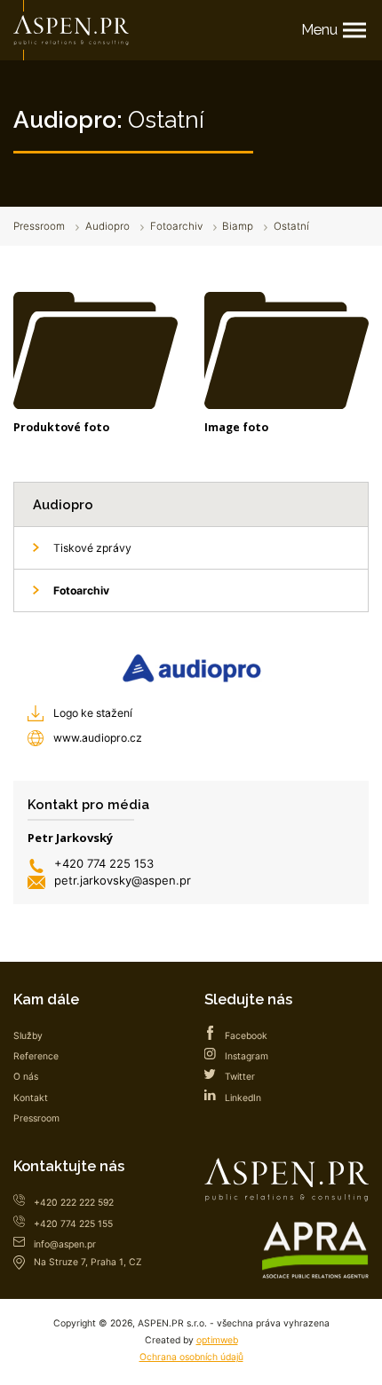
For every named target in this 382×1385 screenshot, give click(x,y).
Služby (28, 1036)
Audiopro (107, 226)
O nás (25, 1076)
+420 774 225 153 (104, 863)
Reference (36, 1056)
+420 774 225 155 (73, 1224)
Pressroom (39, 226)
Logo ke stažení (92, 713)
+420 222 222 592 (74, 1202)
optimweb (217, 1340)
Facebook (246, 1036)
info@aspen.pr (65, 1244)
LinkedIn (243, 1098)
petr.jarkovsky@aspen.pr (122, 880)
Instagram (246, 1056)
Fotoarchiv (176, 226)
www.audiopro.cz (97, 737)
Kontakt (30, 1098)
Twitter (240, 1076)
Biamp (237, 226)
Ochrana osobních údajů (191, 1357)
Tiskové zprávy (92, 548)
